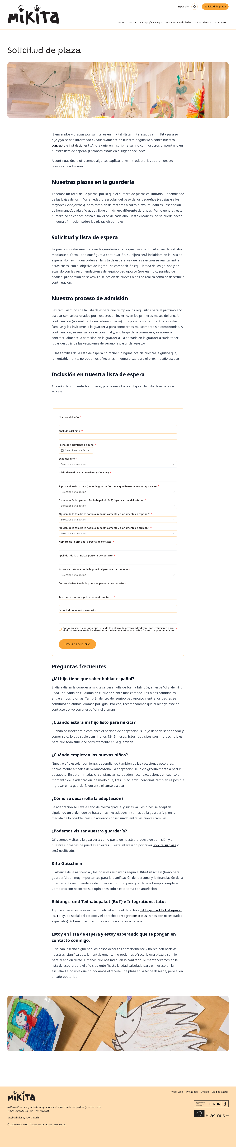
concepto (58, 145)
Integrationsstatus (133, 916)
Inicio (121, 22)
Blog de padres (220, 1091)
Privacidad (192, 1091)
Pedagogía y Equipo (151, 22)
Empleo (204, 1091)
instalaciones (78, 145)
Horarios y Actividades (178, 22)
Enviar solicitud (77, 644)
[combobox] (183, 6)
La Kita (132, 22)
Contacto (220, 22)
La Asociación (203, 22)
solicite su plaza (164, 845)
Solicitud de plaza (215, 6)
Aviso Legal (177, 1091)
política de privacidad (125, 628)
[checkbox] (60, 629)
